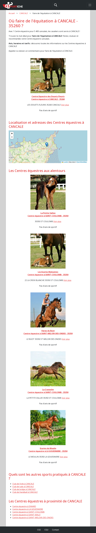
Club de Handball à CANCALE (25, 492)
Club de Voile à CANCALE (23, 483)
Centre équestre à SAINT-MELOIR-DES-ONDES (32, 517)
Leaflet (65, 162)
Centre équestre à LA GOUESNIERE (27, 509)
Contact (55, 529)
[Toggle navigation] (90, 5)
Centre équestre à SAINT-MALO (26, 515)
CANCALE (23, 13)
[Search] (55, 5)
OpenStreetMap (82, 162)
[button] (46, 144)
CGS (39, 529)
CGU (46, 529)
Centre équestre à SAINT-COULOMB (28, 512)
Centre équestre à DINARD (24, 506)
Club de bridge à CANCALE (23, 489)
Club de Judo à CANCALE (23, 486)
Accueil (12, 13)
